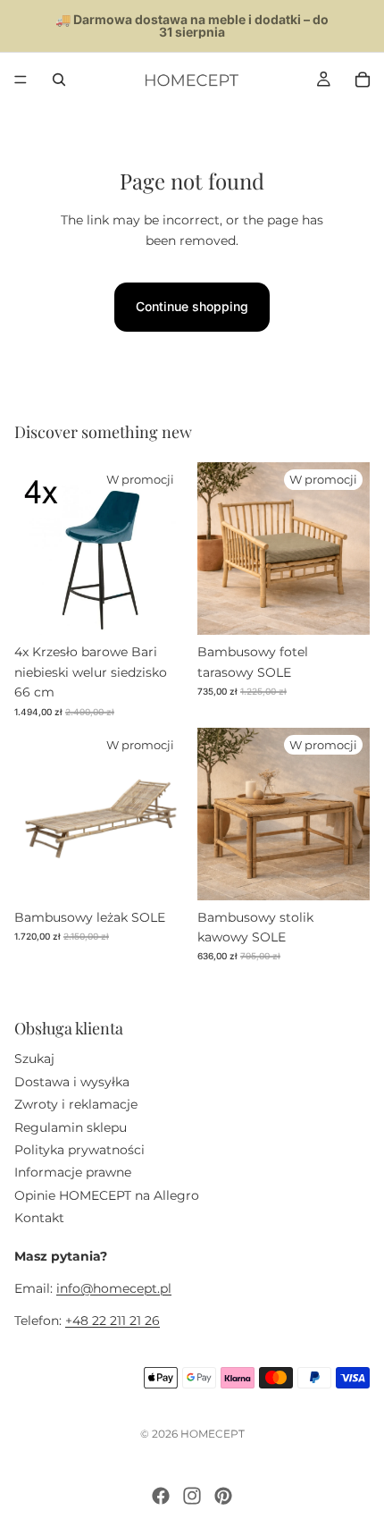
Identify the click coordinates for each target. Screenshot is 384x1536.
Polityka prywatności (79, 1150)
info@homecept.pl (113, 1288)
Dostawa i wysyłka (71, 1082)
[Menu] (20, 79)
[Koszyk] (362, 79)
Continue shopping (192, 306)
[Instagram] (192, 1495)
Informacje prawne (72, 1172)
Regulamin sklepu (70, 1126)
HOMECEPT (212, 1433)
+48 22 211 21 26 (112, 1320)
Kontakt (39, 1218)
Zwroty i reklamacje (76, 1104)
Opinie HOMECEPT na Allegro (106, 1195)
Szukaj (34, 1059)
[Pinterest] (223, 1495)
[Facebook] (160, 1495)
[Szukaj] (59, 79)
